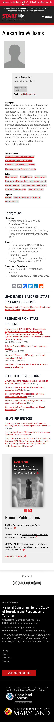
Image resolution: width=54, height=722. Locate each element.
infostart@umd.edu (27, 623)
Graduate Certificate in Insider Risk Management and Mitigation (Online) (26, 469)
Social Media (26, 177)
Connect (7, 657)
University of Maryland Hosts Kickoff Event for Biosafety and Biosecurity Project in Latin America (27, 424)
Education (21, 461)
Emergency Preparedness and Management (25, 181)
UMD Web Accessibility (32, 630)
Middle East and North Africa (27, 197)
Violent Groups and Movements (19, 156)
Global (8, 197)
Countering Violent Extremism (18, 160)
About (5, 602)
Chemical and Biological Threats (20, 165)
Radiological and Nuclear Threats (20, 169)
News (5, 650)
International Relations (15, 189)
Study (5, 654)
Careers (14, 602)
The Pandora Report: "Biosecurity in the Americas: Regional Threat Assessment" (27, 433)
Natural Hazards (36, 189)
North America (11, 201)
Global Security (12, 185)
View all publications (14, 556)
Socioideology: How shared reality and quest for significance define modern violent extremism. (26, 547)
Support (6, 661)
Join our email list (19, 672)
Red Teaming (11, 177)
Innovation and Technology (34, 185)
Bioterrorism (40, 177)
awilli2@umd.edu (27, 94)
